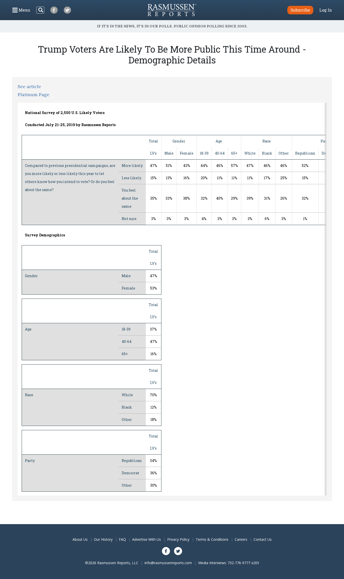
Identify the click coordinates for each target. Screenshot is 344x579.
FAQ (122, 539)
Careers (241, 539)
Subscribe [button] (300, 10)
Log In (325, 10)
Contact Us (263, 539)
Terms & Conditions (212, 539)
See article (29, 86)
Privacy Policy (178, 539)
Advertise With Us (146, 539)
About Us (80, 539)
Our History (103, 539)
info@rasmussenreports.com (168, 562)
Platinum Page (33, 94)
